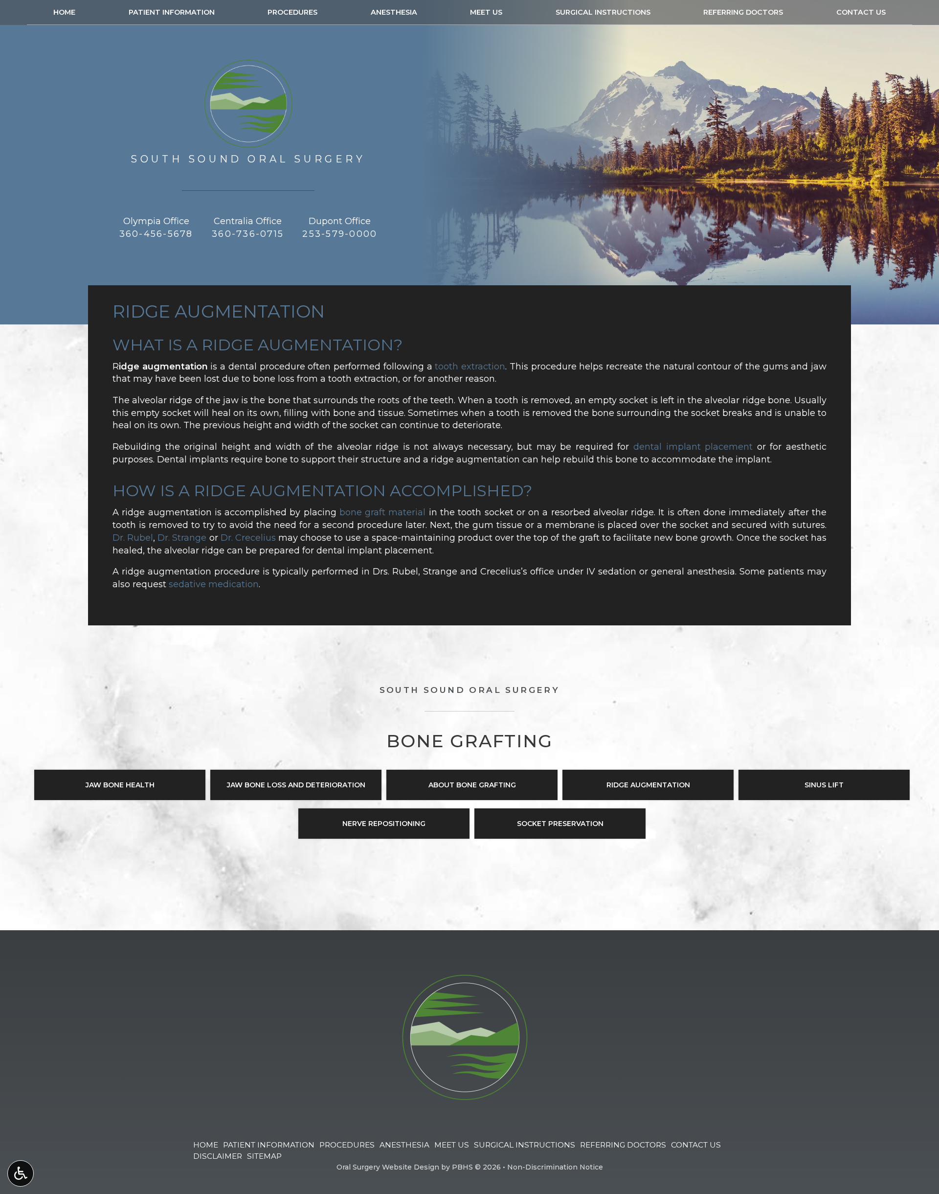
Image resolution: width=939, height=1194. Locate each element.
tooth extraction (470, 366)
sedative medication (214, 584)
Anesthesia (394, 12)
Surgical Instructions (603, 12)
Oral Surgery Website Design (387, 1167)
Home (64, 12)
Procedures (292, 12)
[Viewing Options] (20, 1173)
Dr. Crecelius (248, 537)
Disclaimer (217, 1156)
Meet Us (486, 12)
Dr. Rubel (132, 537)
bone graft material (382, 512)
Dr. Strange (181, 537)
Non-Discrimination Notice (555, 1167)
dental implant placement (693, 446)
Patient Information (172, 12)
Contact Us (861, 12)
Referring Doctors (743, 12)
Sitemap (264, 1156)
